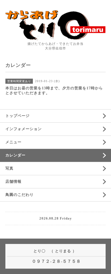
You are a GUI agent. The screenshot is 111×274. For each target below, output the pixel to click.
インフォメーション (23, 129)
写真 (9, 168)
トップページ (17, 116)
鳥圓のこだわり (19, 195)
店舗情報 (13, 182)
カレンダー (15, 155)
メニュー (13, 142)
